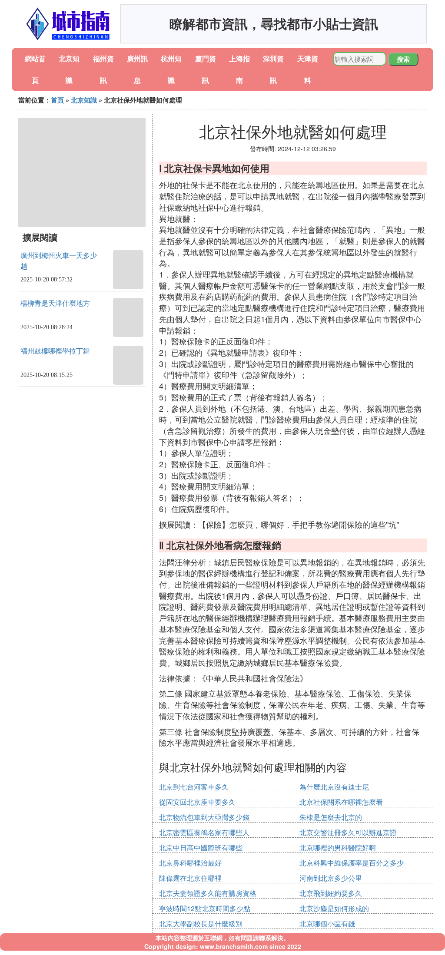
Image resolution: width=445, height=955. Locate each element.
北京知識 (84, 100)
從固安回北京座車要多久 (197, 802)
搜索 (403, 59)
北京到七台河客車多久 (194, 787)
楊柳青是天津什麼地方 (55, 303)
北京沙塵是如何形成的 (334, 908)
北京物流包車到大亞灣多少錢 (204, 817)
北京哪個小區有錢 (327, 924)
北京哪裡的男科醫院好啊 (337, 848)
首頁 (57, 100)
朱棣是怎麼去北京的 (330, 817)
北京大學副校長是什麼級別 (200, 924)
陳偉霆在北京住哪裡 (190, 878)
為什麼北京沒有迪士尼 (334, 787)
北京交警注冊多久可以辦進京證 (348, 832)
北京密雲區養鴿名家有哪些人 (204, 832)
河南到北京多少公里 (330, 878)
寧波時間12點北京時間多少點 (204, 908)
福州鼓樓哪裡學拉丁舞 (55, 351)
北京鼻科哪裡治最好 (190, 863)
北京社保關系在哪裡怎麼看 (341, 802)
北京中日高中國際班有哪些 (200, 848)
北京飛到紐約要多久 (330, 893)
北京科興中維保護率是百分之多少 (351, 863)
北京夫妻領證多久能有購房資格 (207, 893)
